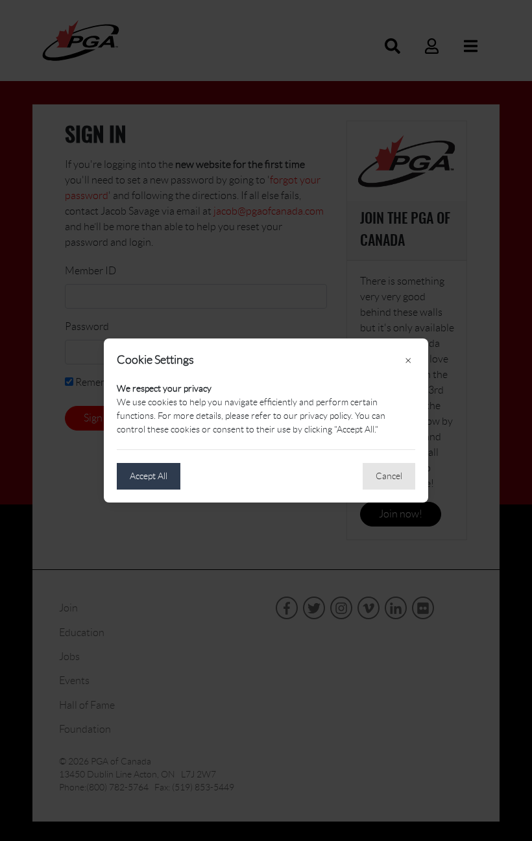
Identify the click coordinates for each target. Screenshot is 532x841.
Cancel (389, 476)
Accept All (148, 476)
